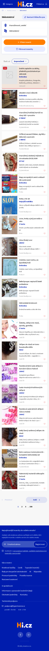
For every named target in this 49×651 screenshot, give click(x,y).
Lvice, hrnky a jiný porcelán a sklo (30, 219)
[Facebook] (20, 635)
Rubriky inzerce (11, 10)
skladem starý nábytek (28, 93)
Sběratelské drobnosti (28, 303)
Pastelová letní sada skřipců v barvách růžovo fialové (31, 367)
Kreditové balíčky (8, 567)
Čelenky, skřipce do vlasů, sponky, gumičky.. (29, 324)
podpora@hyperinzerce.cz (15, 606)
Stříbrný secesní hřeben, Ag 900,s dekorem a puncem (32, 135)
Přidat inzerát (25, 42)
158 (31, 506)
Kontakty (23, 594)
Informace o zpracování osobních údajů (17, 590)
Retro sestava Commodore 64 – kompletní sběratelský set (31, 453)
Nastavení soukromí (9, 579)
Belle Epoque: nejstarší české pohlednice (30, 282)
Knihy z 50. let (24, 199)
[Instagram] (28, 635)
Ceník (20, 567)
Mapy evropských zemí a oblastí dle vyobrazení (32, 178)
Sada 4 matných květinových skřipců (30, 388)
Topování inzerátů (32, 567)
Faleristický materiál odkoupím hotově (31, 474)
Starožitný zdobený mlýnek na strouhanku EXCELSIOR (31, 157)
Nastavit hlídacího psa (36, 17)
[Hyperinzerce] (25, 4)
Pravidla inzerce (26, 575)
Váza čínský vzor (25, 240)
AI (30, 571)
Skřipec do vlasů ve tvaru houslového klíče (29, 345)
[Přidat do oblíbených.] (44, 86)
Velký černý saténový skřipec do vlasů (31, 431)
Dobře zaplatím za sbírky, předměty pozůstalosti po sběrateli (29, 71)
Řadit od (7, 61)
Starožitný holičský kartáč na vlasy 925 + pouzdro (31, 113)
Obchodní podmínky (9, 594)
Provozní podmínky (9, 575)
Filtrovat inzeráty (26, 49)
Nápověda (37, 571)
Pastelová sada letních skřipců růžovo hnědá (31, 410)
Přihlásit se (40, 4)
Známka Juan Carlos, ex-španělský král (29, 261)
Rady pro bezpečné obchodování (14, 571)
